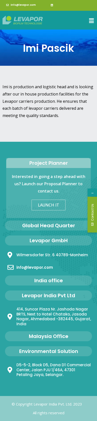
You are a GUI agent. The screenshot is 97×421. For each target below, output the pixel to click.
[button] (91, 20)
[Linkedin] (51, 5)
